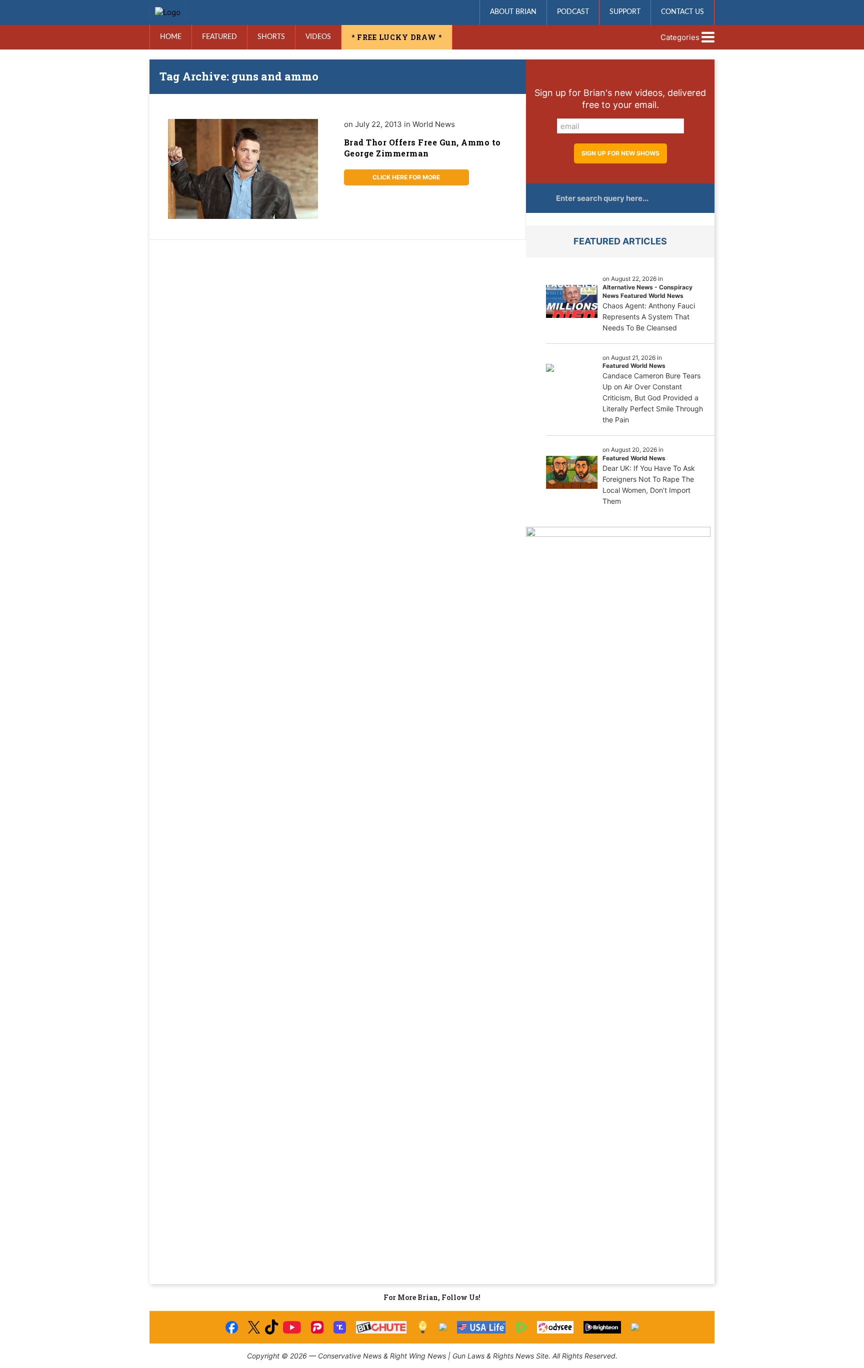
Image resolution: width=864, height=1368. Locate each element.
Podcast (573, 11)
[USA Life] (481, 1327)
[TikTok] (271, 1327)
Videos (318, 36)
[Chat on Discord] (635, 1327)
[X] (254, 1327)
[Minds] (423, 1327)
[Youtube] (292, 1327)
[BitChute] (381, 1327)
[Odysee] (555, 1327)
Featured (219, 36)
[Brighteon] (602, 1327)
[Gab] (443, 1327)
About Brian (513, 11)
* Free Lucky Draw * (397, 37)
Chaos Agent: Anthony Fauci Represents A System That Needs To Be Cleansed (648, 316)
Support (625, 11)
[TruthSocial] (339, 1327)
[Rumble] (521, 1327)
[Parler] (317, 1327)
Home (171, 36)
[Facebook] (231, 1327)
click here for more (406, 177)
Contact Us (682, 11)
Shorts (271, 36)
